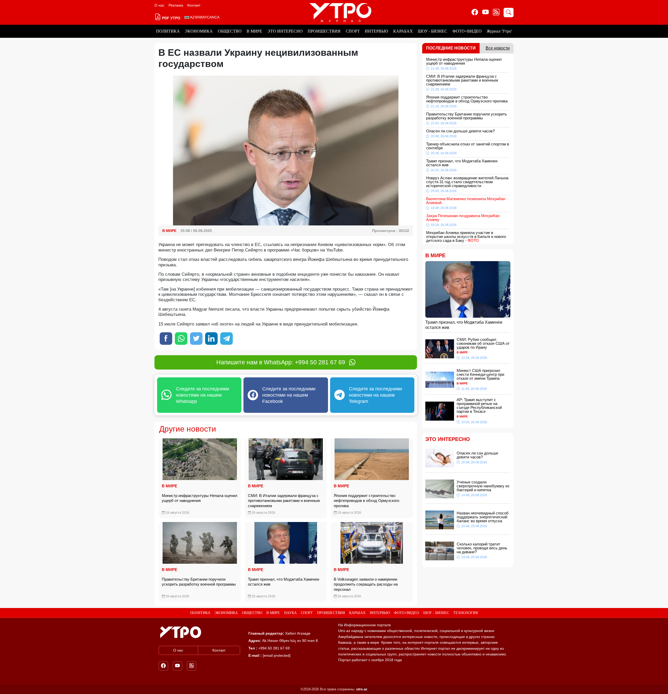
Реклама (176, 5)
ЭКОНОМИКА (199, 31)
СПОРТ (353, 31)
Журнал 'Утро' (499, 31)
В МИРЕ (254, 31)
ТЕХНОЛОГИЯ (465, 613)
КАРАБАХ (403, 31)
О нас (159, 5)
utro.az (361, 689)
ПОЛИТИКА (168, 31)
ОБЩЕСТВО (230, 31)
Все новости (498, 48)
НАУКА (290, 613)
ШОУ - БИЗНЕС (432, 31)
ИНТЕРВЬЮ (376, 31)
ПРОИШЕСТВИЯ (324, 31)
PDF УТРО (170, 18)
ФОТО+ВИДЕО (467, 31)
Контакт (193, 5)
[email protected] (276, 655)
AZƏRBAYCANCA (204, 17)
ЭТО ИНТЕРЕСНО (285, 31)
